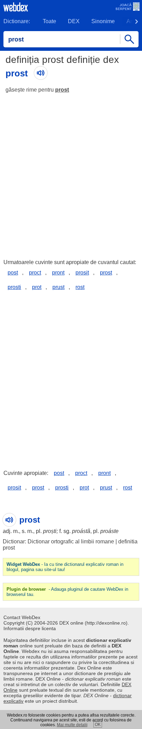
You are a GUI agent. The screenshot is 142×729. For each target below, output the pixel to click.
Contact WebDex (21, 617)
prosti (14, 287)
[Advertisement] (71, 173)
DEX (74, 21)
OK (98, 724)
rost (79, 287)
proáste (109, 531)
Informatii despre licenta (29, 628)
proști (50, 531)
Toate (49, 21)
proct (35, 272)
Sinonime (103, 21)
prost (62, 90)
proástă (81, 531)
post (13, 272)
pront (58, 272)
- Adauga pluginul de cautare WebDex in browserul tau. (67, 592)
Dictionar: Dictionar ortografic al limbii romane (58, 541)
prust (58, 287)
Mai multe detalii (72, 724)
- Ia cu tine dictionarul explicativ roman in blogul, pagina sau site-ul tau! (65, 567)
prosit (82, 272)
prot (36, 287)
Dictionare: (16, 21)
